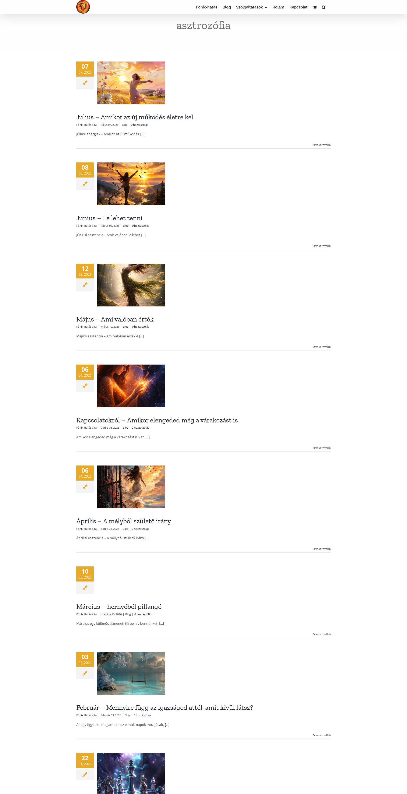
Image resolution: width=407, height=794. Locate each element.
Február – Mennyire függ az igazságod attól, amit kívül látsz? (164, 707)
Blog (124, 125)
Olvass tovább (322, 145)
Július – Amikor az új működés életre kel (134, 117)
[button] (323, 7)
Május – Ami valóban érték (115, 319)
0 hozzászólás (139, 125)
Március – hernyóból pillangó (119, 606)
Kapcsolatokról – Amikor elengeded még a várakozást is (157, 420)
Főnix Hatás (83, 125)
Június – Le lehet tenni (109, 218)
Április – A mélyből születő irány (123, 521)
